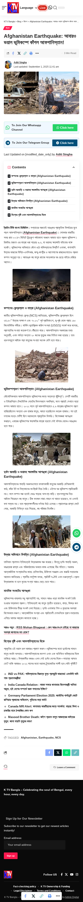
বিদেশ (8, 28)
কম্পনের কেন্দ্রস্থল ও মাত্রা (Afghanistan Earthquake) (41, 175)
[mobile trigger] (5, 7)
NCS (58, 737)
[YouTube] (71, 874)
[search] (55, 8)
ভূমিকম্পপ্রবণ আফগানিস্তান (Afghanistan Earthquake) (41, 182)
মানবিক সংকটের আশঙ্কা (22, 207)
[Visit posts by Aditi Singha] (8, 65)
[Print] (31, 53)
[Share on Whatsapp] (66, 752)
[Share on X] (19, 53)
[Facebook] (62, 874)
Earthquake (46, 737)
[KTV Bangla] (8, 874)
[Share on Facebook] (13, 53)
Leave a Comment (66, 767)
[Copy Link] (25, 53)
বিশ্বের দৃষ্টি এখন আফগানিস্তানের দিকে (28, 214)
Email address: (13, 838)
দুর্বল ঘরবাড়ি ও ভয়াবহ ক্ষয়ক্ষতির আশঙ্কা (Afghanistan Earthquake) (36, 191)
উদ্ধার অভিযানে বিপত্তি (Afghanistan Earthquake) (39, 200)
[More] (37, 53)
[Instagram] (77, 874)
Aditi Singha (20, 62)
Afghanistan (29, 737)
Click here (67, 127)
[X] (66, 874)
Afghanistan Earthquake (40, 232)
